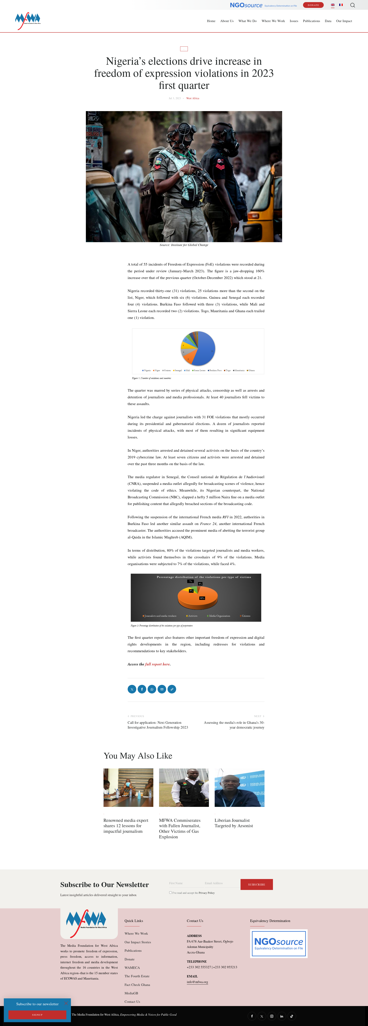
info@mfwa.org (197, 982)
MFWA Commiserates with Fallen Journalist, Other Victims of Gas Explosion (179, 828)
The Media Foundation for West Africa (95, 1014)
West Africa (192, 98)
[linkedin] (282, 1016)
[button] (172, 689)
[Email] (162, 689)
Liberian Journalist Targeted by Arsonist (234, 823)
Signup (37, 1014)
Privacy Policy (207, 893)
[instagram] (272, 1016)
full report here (157, 664)
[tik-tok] (292, 1016)
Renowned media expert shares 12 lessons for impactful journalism (126, 825)
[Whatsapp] (152, 689)
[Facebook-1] (142, 689)
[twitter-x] (262, 1016)
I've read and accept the (193, 893)
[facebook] (252, 1016)
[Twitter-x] (132, 689)
